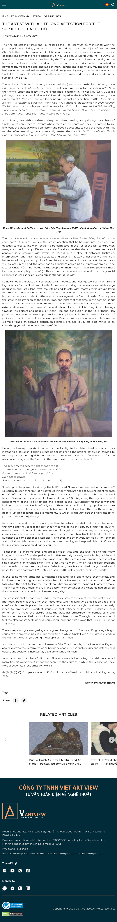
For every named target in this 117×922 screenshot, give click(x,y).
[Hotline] (20, 888)
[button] (5, 740)
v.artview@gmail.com (92, 853)
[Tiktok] (28, 870)
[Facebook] (4, 870)
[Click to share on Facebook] (15, 700)
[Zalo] (28, 888)
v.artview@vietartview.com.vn (28, 853)
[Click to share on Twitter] (24, 700)
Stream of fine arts (47, 16)
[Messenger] (12, 888)
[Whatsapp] (4, 888)
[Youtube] (12, 870)
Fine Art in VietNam (15, 16)
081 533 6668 (20, 848)
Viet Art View (83, 908)
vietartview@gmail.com (62, 853)
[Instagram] (20, 870)
